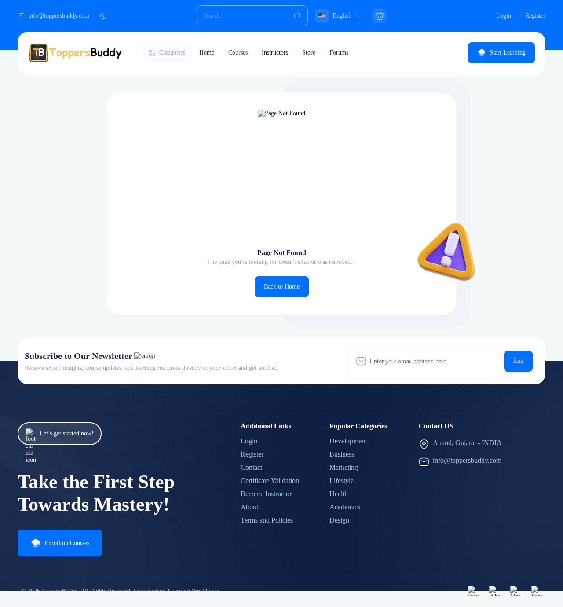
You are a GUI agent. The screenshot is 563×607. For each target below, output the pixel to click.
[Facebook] (536, 591)
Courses (238, 52)
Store (308, 52)
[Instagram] (473, 591)
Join (518, 361)
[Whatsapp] (494, 591)
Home (206, 52)
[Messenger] (515, 591)
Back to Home (282, 286)
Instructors (275, 52)
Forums (338, 52)
